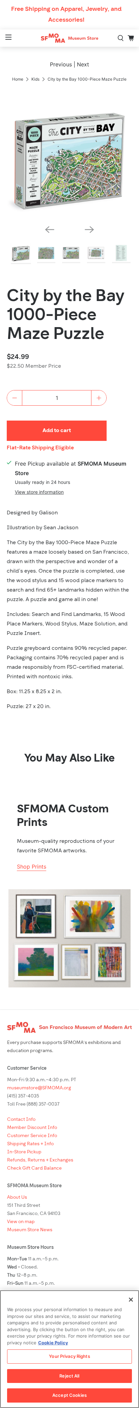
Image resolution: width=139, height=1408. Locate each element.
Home (17, 79)
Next (83, 64)
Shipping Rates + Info (30, 1144)
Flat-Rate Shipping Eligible (40, 448)
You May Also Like (69, 758)
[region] (69, 1349)
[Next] (89, 230)
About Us (17, 1197)
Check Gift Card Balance (34, 1168)
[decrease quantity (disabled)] (14, 397)
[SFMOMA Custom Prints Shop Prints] (69, 938)
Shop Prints (31, 866)
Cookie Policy (53, 1342)
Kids (35, 79)
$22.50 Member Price (34, 366)
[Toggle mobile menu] (7, 38)
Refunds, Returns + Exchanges (40, 1160)
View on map (21, 1222)
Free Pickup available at (70, 468)
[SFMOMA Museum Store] (69, 38)
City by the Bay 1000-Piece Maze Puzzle (65, 316)
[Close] (130, 1299)
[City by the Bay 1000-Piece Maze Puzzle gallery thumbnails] (69, 253)
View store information (39, 492)
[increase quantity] (98, 397)
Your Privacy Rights (69, 1356)
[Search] (120, 38)
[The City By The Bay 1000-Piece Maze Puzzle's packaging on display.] (69, 156)
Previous (61, 64)
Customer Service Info (32, 1136)
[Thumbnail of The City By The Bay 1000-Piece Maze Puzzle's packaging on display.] (21, 253)
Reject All (69, 1376)
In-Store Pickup (24, 1152)
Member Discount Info (32, 1128)
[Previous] (50, 230)
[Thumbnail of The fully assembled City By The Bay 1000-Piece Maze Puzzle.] (46, 253)
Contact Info (21, 1119)
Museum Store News (29, 1230)
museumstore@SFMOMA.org (39, 1088)
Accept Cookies (69, 1395)
